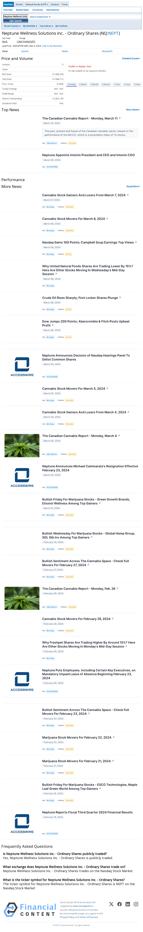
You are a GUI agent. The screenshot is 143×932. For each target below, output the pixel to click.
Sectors (55, 4)
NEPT (113, 33)
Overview (8, 9)
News (65, 51)
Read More (132, 186)
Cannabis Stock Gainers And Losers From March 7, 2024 (85, 195)
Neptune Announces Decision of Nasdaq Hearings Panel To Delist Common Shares (86, 357)
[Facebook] (119, 910)
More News (132, 109)
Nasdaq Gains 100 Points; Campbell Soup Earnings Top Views (89, 242)
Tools (65, 4)
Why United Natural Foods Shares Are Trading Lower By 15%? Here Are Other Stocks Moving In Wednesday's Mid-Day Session (87, 270)
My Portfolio (61, 25)
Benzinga (50, 207)
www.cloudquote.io (83, 906)
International (52, 9)
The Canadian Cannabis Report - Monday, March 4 (81, 436)
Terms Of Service (89, 917)
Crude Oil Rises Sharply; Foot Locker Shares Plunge (81, 298)
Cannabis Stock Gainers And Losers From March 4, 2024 (86, 412)
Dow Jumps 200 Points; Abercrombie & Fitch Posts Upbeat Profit (86, 323)
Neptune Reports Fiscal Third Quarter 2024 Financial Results (87, 812)
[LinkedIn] (127, 910)
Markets (8, 4)
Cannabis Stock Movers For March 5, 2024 (75, 388)
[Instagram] (136, 910)
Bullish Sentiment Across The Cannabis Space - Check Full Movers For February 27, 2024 (85, 563)
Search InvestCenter (39, 16)
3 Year (127, 84)
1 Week (83, 84)
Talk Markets (52, 143)
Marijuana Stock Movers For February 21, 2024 (78, 761)
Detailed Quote (130, 58)
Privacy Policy (67, 917)
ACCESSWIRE (52, 167)
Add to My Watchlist (52, 45)
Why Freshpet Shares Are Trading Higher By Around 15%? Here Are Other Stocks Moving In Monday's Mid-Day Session (88, 644)
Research (107, 51)
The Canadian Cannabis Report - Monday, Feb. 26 (80, 588)
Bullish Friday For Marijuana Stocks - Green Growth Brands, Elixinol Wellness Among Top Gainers (86, 501)
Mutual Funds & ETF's (37, 4)
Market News (22, 9)
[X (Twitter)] (111, 910)
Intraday (71, 84)
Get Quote (16, 20)
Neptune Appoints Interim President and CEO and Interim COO (88, 155)
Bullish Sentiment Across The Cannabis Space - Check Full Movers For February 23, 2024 (85, 712)
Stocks (19, 4)
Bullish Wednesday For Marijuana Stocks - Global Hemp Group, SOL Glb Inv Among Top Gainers (88, 535)
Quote (25, 51)
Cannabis (72, 143)
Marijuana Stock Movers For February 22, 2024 (78, 737)
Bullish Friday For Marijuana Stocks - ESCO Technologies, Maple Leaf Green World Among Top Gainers (89, 786)
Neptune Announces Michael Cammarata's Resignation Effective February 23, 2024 (90, 468)
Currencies (37, 9)
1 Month (94, 84)
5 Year (137, 84)
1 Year (117, 84)
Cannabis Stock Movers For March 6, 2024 (75, 219)
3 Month (106, 84)
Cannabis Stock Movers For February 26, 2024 (78, 619)
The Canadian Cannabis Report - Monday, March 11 (81, 118)
